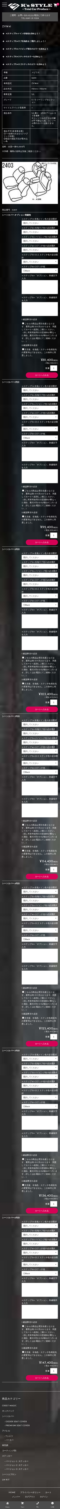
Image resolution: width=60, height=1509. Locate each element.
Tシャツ (9, 1436)
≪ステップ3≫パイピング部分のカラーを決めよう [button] (27, 49)
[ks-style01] (30, 8)
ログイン (44, 1497)
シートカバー (8, 1416)
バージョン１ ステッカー (17, 1461)
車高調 (5, 1445)
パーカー (10, 1440)
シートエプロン (9, 1474)
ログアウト (30, 1497)
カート (48, 1493)
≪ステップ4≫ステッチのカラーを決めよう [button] (24, 57)
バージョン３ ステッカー (17, 1469)
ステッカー (7, 1456)
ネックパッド (8, 1411)
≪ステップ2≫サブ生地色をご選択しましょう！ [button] (26, 41)
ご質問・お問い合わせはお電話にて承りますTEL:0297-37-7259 (30, 16)
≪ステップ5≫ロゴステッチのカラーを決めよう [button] (26, 64)
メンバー (16, 1497)
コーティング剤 (9, 1451)
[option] (30, 183)
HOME (12, 1493)
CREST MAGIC (9, 1406)
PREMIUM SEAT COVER (18, 1426)
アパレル (6, 1431)
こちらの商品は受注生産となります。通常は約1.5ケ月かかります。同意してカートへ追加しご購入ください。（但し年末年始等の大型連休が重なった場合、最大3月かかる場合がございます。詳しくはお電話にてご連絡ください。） (39, 332)
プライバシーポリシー (30, 1493)
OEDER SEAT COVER (16, 1422)
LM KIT (6, 1480)
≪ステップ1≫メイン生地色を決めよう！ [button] (23, 34)
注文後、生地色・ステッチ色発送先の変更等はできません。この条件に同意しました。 (39, 353)
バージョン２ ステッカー (17, 1465)
